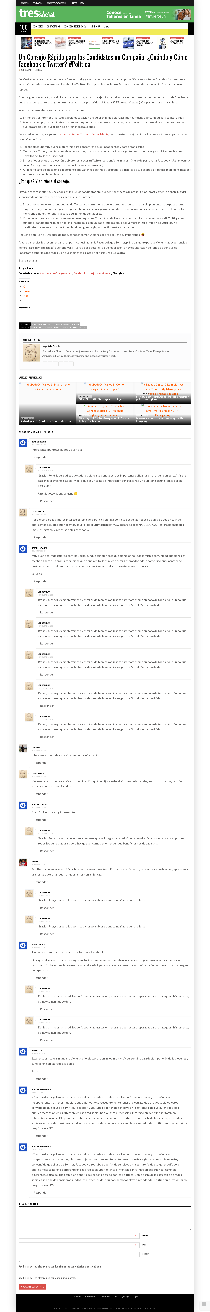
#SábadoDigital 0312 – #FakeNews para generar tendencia (144, 43)
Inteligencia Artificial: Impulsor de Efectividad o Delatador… (43, 43)
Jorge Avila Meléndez (31, 70)
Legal (82, 3)
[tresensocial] (37, 13)
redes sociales (79, 327)
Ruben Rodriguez (40, 804)
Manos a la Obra (61, 324)
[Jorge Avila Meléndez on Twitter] (50, 364)
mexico (57, 327)
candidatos (36, 327)
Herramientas (74, 38)
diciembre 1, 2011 (39, 864)
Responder (41, 457)
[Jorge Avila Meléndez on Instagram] (60, 364)
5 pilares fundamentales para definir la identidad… (111, 42)
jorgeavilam (44, 467)
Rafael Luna (38, 1050)
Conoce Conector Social (56, 3)
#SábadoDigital (143, 38)
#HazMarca (39, 38)
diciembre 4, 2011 (39, 1053)
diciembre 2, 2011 (45, 895)
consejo (48, 327)
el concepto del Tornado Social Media (84, 134)
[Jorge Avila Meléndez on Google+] (65, 364)
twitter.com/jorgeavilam (56, 273)
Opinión (75, 324)
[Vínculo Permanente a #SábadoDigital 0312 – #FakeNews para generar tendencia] (128, 43)
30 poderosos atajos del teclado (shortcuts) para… (77, 43)
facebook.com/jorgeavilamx (91, 273)
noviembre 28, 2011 (39, 444)
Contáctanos (38, 3)
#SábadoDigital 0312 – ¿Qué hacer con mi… (177, 42)
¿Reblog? (73, 3)
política (67, 327)
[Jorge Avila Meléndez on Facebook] (55, 364)
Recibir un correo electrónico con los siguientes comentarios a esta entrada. (60, 1266)
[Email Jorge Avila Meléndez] (71, 364)
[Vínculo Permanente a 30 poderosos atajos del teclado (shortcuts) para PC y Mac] (60, 43)
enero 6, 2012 (37, 1092)
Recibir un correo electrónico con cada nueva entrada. (48, 1278)
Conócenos (25, 3)
